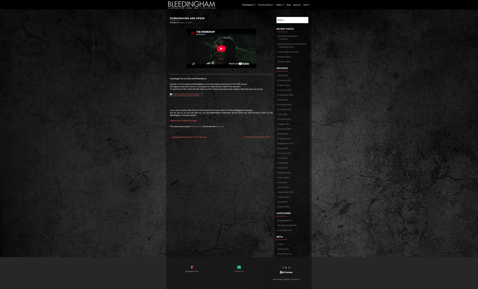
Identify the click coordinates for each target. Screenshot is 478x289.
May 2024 (283, 99)
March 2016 (284, 177)
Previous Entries (265, 4)
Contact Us (239, 271)
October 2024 (285, 90)
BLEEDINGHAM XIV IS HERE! (258, 137)
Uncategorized (196, 126)
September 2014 (286, 192)
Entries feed (284, 249)
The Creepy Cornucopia (289, 52)
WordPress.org (285, 253)
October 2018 (285, 153)
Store (305, 4)
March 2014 (284, 206)
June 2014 (283, 202)
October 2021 (285, 119)
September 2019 (286, 143)
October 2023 (285, 104)
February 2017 (285, 172)
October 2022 (285, 109)
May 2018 (283, 163)
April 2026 (283, 75)
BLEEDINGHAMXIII (288, 225)
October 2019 (285, 138)
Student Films (284, 61)
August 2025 (284, 85)
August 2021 (284, 124)
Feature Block (285, 56)
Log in (281, 244)
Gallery (279, 4)
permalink (220, 126)
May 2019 (283, 148)
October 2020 (285, 129)
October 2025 (285, 80)
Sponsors (297, 4)
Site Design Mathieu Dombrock (286, 279)
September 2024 (286, 95)
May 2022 (283, 114)
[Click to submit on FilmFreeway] (186, 99)
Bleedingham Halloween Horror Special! (188, 137)
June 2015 (283, 182)
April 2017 (283, 167)
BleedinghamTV (286, 220)
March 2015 (284, 187)
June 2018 (283, 158)
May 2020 (283, 133)
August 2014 (284, 197)
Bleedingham (247, 4)
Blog (289, 4)
